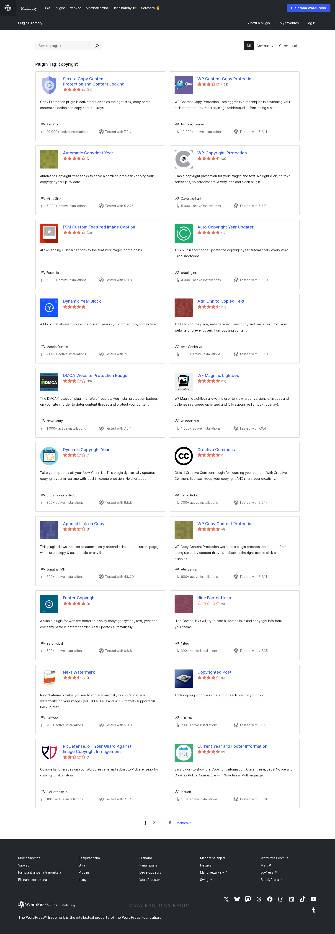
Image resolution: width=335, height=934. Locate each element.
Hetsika (205, 865)
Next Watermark (79, 672)
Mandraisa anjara (213, 858)
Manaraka (184, 823)
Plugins (84, 872)
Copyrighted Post (214, 672)
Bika (82, 865)
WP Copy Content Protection (225, 523)
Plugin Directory (30, 23)
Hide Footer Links (214, 597)
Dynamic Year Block (82, 301)
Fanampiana (148, 865)
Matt (266, 865)
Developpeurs (150, 872)
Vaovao (24, 865)
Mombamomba (29, 858)
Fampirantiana (89, 858)
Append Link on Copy (83, 523)
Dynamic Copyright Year (86, 449)
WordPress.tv (151, 880)
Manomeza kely (214, 872)
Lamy (83, 880)
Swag (206, 880)
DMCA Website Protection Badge (95, 375)
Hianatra (145, 858)
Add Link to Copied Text (221, 301)
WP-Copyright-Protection (222, 152)
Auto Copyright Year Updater (225, 227)
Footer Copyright (79, 597)
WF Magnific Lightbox (218, 375)
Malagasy (68, 905)
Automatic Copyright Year (88, 152)
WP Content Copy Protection (225, 78)
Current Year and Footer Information (232, 746)
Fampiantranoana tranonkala (39, 872)
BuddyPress (272, 880)
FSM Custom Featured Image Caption (99, 227)
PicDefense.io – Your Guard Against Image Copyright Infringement (97, 749)
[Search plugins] (97, 45)
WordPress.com (274, 858)
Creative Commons (216, 449)
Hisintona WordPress (308, 8)
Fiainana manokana (32, 880)
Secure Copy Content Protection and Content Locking (93, 81)
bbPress (269, 872)
